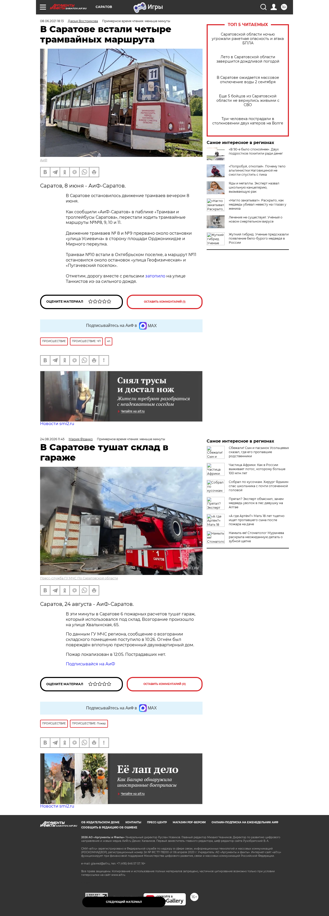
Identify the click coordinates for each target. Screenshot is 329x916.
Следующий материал (124, 902)
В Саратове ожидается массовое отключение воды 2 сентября (248, 79)
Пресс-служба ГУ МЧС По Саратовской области (79, 578)
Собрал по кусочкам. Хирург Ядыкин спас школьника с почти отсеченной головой (258, 486)
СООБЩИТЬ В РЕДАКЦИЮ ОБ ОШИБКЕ (109, 827)
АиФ (43, 160)
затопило (155, 276)
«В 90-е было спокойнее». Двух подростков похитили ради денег (256, 151)
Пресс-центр (157, 822)
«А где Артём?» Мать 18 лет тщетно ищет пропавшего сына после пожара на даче (257, 520)
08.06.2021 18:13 (52, 21)
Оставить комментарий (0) (164, 684)
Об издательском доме (100, 822)
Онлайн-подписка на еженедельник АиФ (245, 822)
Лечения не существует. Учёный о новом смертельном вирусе (255, 219)
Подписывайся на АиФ (90, 663)
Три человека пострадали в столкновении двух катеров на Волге (247, 121)
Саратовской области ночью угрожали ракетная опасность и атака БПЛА (248, 38)
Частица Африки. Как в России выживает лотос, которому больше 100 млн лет (257, 469)
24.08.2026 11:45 (52, 439)
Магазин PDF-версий (189, 822)
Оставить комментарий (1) (165, 301)
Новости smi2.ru (57, 423)
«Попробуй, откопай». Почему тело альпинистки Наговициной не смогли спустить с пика (257, 170)
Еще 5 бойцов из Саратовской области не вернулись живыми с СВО (247, 100)
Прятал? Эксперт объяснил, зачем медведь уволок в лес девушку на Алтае (256, 503)
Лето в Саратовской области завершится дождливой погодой (247, 59)
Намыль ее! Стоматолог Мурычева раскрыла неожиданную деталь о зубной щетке (256, 537)
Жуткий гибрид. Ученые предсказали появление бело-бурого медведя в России (259, 238)
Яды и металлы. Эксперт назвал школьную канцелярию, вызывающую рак (254, 187)
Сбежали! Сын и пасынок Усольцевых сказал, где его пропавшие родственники (259, 452)
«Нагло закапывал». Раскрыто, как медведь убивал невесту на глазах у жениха (257, 204)
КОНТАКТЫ (133, 822)
